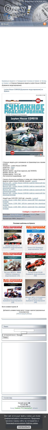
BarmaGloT (28, 408)
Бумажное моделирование (12, 216)
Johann (35, 408)
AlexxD (32, 214)
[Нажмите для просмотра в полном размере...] (24, 157)
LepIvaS (35, 198)
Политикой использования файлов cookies (22, 423)
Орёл (13, 167)
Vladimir (17, 408)
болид (28, 216)
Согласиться (24, 427)
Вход (29, 314)
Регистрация (21, 314)
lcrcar (12, 408)
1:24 (23, 216)
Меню (6, 24)
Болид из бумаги (16, 214)
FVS (22, 408)
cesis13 (34, 181)
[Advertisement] (24, 53)
